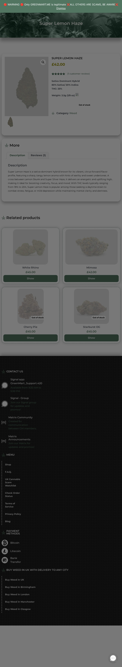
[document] (61, 333)
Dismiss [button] (61, 8)
